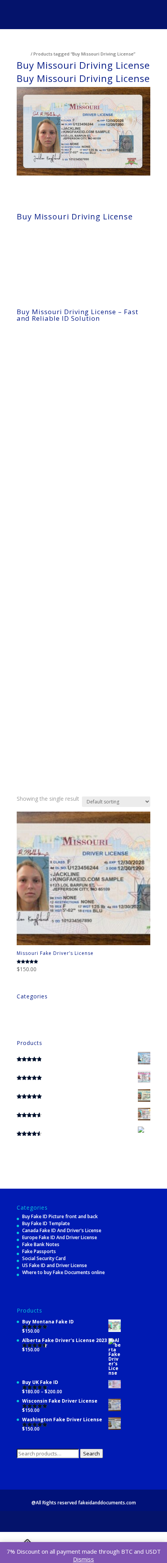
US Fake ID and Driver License (54, 1265)
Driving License (79, 236)
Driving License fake (63, 620)
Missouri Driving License (52, 182)
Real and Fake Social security (48, 1019)
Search (91, 1453)
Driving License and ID (41, 1012)
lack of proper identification (76, 420)
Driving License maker (65, 681)
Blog (22, 1005)
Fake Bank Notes (40, 1244)
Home (23, 54)
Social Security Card (44, 1258)
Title (22, 1026)
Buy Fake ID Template (46, 1223)
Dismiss (83, 1559)
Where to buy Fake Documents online (63, 1272)
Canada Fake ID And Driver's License (61, 1230)
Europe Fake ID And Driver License (59, 1237)
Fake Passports (39, 1251)
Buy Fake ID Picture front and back (60, 1216)
